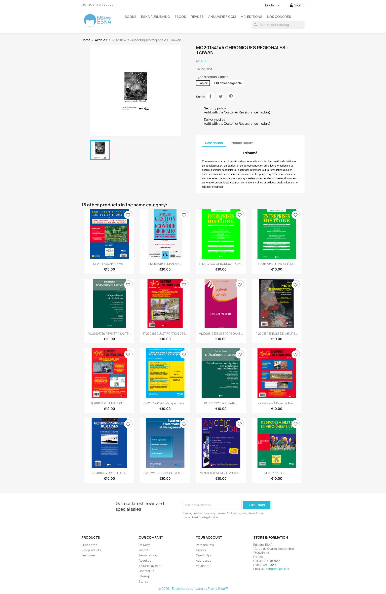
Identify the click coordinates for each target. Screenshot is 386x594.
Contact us (146, 571)
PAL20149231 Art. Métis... (221, 403)
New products (91, 550)
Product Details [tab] (241, 143)
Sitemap (144, 576)
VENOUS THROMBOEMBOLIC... (220, 473)
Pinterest (231, 96)
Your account (209, 537)
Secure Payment (150, 566)
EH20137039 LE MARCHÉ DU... (277, 264)
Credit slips (204, 555)
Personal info (205, 545)
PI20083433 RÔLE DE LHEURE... (277, 334)
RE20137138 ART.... (276, 473)
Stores (143, 581)
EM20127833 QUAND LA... (165, 264)
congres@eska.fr (278, 569)
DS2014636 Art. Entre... (109, 264)
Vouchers (202, 566)
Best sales (88, 555)
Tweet (221, 96)
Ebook (180, 16)
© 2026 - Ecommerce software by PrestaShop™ (193, 589)
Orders (201, 550)
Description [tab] (214, 143)
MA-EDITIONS (251, 16)
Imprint (143, 550)
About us (145, 560)
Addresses (203, 560)
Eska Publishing (155, 16)
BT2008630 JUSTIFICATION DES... (165, 334)
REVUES (197, 16)
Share (210, 96)
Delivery (144, 545)
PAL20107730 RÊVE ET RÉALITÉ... (109, 334)
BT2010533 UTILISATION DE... (109, 403)
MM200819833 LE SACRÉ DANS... (221, 334)
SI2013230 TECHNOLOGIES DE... (165, 473)
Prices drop (89, 545)
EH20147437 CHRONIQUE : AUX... (221, 264)
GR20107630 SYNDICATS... (109, 473)
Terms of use (148, 555)
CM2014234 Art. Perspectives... (165, 403)
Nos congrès (279, 16)
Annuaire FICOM (222, 16)
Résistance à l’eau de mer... (277, 403)
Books (131, 16)
